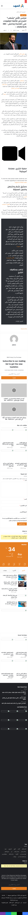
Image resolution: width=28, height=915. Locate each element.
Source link (24, 329)
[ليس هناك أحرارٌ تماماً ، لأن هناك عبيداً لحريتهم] (22, 597)
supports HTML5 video (21, 182)
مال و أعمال (11, 854)
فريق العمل (7, 851)
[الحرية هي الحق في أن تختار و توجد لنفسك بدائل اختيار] (22, 591)
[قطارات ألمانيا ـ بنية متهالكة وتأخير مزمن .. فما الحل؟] (14, 732)
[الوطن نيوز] (18, 5)
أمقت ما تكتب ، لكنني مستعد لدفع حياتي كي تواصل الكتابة (10, 583)
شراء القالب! (14, 905)
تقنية (5, 849)
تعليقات (5, 570)
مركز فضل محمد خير (22, 856)
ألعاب (19, 849)
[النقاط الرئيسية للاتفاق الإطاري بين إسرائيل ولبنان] (5, 723)
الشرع (25, 196)
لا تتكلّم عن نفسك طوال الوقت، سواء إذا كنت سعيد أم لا (10, 576)
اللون (15, 849)
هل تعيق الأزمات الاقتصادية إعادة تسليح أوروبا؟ (22, 444)
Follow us (24, 861)
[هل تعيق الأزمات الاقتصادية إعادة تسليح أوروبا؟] (21, 435)
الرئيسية (24, 12)
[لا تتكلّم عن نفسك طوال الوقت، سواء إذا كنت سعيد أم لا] (22, 577)
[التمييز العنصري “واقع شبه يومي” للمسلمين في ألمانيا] (21, 456)
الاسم (25, 499)
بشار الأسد (4, 84)
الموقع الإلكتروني (23, 511)
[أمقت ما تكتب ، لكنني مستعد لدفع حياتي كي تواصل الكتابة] (22, 584)
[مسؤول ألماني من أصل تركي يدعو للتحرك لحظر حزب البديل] (7, 456)
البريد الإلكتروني (23, 505)
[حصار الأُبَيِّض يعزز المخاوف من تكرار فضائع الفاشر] (5, 784)
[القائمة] (2, 6)
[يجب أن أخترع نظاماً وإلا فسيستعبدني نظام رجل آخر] (22, 604)
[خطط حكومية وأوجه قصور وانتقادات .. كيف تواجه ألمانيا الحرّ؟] (7, 666)
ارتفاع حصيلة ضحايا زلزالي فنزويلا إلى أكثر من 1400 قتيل (7, 444)
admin (23, 30)
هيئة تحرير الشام (15, 88)
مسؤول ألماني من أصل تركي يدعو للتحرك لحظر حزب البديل (8, 464)
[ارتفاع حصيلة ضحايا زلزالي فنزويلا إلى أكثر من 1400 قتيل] (7, 435)
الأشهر (23, 570)
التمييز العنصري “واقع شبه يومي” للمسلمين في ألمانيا (21, 464)
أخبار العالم (19, 12)
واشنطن (22, 80)
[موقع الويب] (14, 347)
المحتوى (10, 849)
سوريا (4, 94)
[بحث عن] (26, 6)
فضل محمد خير (23, 854)
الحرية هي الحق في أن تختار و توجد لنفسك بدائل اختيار (9, 589)
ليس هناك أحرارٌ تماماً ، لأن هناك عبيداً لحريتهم (10, 596)
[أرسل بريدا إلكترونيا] (21, 30)
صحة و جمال (16, 851)
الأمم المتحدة (10, 258)
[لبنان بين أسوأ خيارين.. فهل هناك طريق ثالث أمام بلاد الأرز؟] (23, 732)
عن (11, 851)
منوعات (14, 856)
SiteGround (13, 900)
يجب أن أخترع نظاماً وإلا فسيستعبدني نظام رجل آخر (11, 603)
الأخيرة (14, 570)
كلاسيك (17, 854)
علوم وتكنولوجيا (5, 902)
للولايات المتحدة (6, 204)
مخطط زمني (4, 854)
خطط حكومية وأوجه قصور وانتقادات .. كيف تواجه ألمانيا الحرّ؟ (7, 675)
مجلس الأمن (22, 54)
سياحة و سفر (23, 851)
